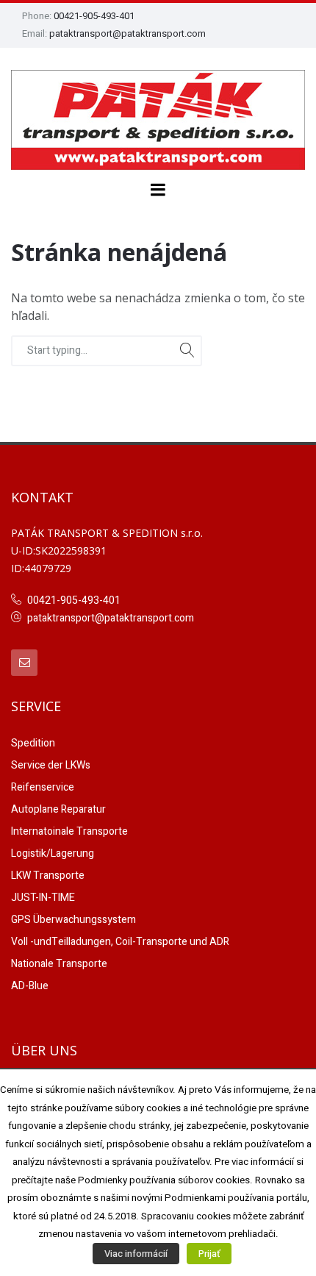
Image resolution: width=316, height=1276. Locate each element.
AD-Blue (30, 986)
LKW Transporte (48, 875)
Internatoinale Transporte (69, 831)
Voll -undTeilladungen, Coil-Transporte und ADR (120, 941)
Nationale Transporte (59, 964)
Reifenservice (42, 787)
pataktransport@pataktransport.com (127, 33)
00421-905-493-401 (94, 16)
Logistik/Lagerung (52, 853)
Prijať (209, 1254)
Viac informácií (136, 1254)
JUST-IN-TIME (43, 897)
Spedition (33, 743)
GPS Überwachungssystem (73, 919)
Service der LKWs (50, 765)
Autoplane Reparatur (58, 809)
